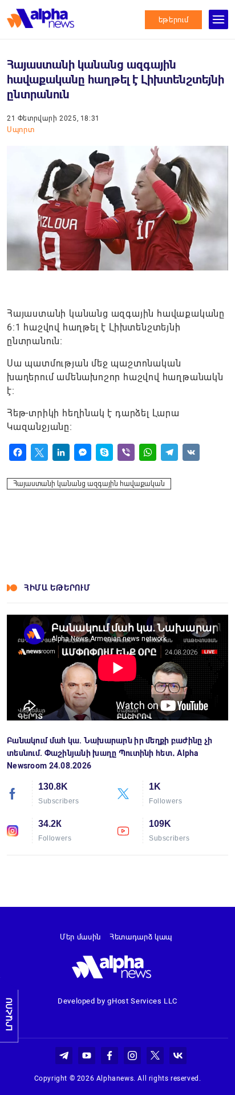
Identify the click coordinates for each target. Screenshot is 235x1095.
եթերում (174, 19)
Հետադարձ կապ (141, 937)
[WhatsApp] (148, 452)
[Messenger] (83, 452)
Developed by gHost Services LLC (117, 1001)
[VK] (191, 452)
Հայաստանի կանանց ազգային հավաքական (89, 484)
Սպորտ (20, 129)
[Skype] (104, 452)
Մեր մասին (80, 937)
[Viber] (126, 452)
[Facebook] (18, 452)
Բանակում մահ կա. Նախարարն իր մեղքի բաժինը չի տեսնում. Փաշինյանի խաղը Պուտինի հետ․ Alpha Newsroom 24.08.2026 (109, 753)
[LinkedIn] (61, 452)
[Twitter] (39, 452)
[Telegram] (169, 452)
